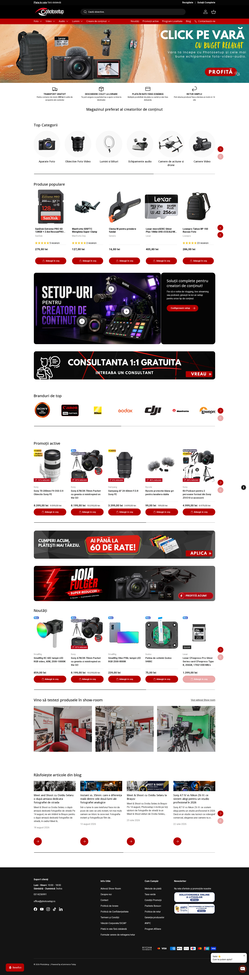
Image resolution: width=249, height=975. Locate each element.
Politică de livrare (109, 906)
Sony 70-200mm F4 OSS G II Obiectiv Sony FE (48, 493)
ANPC (148, 923)
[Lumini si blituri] (109, 144)
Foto (36, 21)
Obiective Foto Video (78, 161)
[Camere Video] (202, 144)
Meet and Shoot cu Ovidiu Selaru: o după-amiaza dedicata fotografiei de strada (54, 798)
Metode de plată (153, 888)
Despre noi (106, 894)
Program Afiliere (153, 929)
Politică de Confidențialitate (115, 911)
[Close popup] (244, 955)
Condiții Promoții (153, 900)
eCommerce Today (68, 964)
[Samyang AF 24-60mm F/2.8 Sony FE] (124, 465)
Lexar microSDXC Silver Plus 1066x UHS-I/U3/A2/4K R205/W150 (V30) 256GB (160, 231)
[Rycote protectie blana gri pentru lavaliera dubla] (161, 465)
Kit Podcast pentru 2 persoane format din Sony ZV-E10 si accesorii (197, 494)
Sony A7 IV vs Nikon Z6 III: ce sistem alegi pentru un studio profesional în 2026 (191, 798)
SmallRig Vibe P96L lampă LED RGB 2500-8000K (124, 660)
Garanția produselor (154, 917)
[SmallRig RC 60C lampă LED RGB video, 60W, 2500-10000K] (50, 632)
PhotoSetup (44, 964)
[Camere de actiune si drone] (171, 144)
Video (49, 21)
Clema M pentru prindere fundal (122, 230)
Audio (62, 21)
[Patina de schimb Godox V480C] (161, 632)
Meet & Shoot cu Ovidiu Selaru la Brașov (147, 796)
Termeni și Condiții (110, 917)
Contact (104, 900)
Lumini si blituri (109, 161)
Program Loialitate (172, 21)
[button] (213, 12)
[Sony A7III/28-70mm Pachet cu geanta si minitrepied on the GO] (87, 465)
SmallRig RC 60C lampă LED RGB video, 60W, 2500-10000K (50, 660)
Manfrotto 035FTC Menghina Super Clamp (84, 230)
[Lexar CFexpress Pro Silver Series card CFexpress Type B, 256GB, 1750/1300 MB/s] (199, 632)
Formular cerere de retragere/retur (118, 934)
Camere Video (202, 161)
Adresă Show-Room (111, 888)
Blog (188, 21)
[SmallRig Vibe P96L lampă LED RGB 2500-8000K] (124, 632)
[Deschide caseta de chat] (243, 969)
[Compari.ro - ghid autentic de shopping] (124, 944)
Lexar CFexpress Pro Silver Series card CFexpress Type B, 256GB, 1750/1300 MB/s (198, 661)
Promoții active (151, 21)
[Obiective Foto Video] (78, 144)
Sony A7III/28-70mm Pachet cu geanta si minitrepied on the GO (86, 494)
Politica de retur (153, 911)
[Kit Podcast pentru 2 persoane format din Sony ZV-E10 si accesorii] (199, 465)
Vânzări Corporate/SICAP (113, 923)
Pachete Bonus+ (153, 906)
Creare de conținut (96, 21)
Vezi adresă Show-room (203, 700)
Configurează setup (180, 308)
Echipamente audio (140, 161)
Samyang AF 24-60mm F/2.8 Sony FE (123, 493)
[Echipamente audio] (140, 144)
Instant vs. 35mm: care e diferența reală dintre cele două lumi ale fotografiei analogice (101, 798)
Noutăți (135, 21)
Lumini (75, 21)
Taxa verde (150, 894)
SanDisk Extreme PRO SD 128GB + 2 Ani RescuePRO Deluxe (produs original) (49, 231)
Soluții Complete (206, 2)
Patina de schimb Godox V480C (158, 660)
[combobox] (133, 12)
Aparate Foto (47, 161)
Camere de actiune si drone (171, 163)
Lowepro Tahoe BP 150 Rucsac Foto (195, 230)
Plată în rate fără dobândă (114, 929)
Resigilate (187, 2)
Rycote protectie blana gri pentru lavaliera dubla (159, 493)
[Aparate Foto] (47, 144)
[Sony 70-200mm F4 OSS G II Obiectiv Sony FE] (50, 465)
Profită (208, 66)
